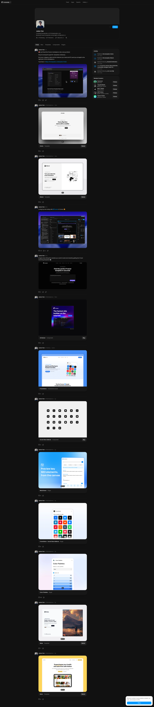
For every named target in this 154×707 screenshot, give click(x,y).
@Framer (55, 209)
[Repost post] (46, 100)
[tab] (37, 44)
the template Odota (108, 54)
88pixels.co (60, 37)
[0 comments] (43, 100)
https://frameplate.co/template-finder (56, 61)
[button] (85, 2)
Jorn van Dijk (110, 71)
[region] (62, 126)
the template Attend (108, 58)
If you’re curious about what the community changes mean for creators (107, 67)
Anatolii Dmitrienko (112, 61)
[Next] (84, 125)
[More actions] (110, 27)
